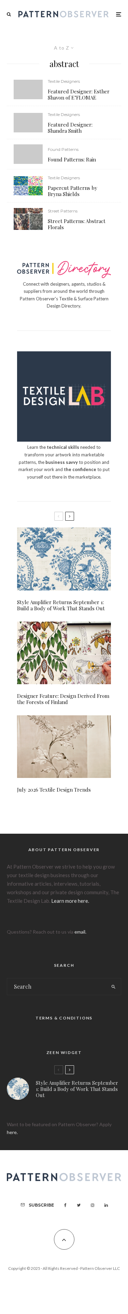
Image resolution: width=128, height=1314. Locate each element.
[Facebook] (65, 1205)
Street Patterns (62, 210)
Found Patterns (63, 149)
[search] (113, 986)
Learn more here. (70, 901)
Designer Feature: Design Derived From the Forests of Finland (63, 699)
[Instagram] (92, 1205)
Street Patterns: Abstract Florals (76, 224)
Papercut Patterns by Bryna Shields (72, 191)
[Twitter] (79, 1205)
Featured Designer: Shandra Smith (70, 127)
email (79, 932)
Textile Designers (64, 81)
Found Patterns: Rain (72, 159)
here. (12, 1132)
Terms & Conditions (64, 1017)
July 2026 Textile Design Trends (54, 789)
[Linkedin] (106, 1205)
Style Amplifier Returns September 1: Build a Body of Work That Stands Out (61, 605)
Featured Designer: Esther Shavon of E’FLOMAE (79, 94)
